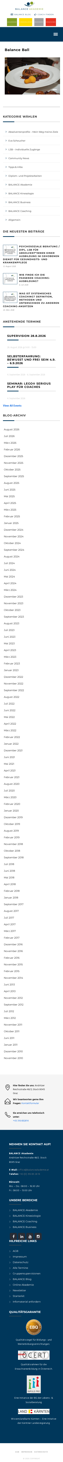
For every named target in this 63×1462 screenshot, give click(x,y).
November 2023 (13, 603)
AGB (15, 1251)
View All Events (12, 406)
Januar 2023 (11, 670)
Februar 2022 (12, 737)
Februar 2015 (11, 971)
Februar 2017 (11, 937)
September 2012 (13, 1004)
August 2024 (11, 556)
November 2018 (13, 844)
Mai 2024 (9, 576)
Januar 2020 (11, 810)
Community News (18, 158)
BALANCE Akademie (20, 184)
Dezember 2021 (13, 750)
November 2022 (13, 683)
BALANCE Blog (22, 14)
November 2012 (13, 997)
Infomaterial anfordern (27, 1301)
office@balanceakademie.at (33, 1170)
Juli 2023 (9, 630)
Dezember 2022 (13, 676)
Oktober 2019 (12, 824)
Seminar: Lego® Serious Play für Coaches (29, 385)
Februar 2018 (12, 890)
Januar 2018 (11, 897)
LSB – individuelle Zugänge (24, 149)
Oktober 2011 (11, 1031)
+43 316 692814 (21, 1121)
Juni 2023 (9, 636)
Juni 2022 (9, 710)
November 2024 (13, 536)
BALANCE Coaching (19, 211)
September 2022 (14, 690)
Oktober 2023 (12, 610)
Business (39, 22)
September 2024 (14, 549)
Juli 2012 (9, 1011)
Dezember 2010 (13, 1051)
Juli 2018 (9, 864)
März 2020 (10, 797)
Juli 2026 (9, 436)
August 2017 (11, 911)
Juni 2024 (10, 569)
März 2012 (10, 1018)
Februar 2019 (12, 837)
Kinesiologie (25, 22)
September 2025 (14, 476)
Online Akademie (23, 1284)
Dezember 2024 (13, 529)
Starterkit (18, 1296)
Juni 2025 (9, 489)
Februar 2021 (11, 777)
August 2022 (11, 697)
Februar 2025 (12, 516)
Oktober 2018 (12, 850)
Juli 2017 (9, 917)
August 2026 (11, 429)
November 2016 (13, 951)
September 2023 (14, 616)
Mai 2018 (9, 877)
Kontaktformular (30, 1103)
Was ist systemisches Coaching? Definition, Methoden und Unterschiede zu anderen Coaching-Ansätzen (31, 300)
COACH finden (46, 14)
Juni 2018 (9, 870)
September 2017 (13, 904)
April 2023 (10, 650)
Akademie (12, 22)
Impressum (20, 1256)
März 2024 (10, 590)
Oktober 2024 (12, 543)
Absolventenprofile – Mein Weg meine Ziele (33, 131)
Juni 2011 (9, 1038)
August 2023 (11, 623)
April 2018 (10, 884)
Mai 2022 (9, 717)
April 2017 (10, 924)
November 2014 (13, 977)
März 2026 (10, 442)
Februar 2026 (12, 449)
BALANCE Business (19, 202)
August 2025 (11, 483)
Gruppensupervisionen (26, 1273)
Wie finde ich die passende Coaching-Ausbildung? (34, 277)
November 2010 (13, 1058)
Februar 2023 (12, 663)
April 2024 (10, 583)
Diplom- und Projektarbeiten (25, 175)
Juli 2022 (9, 703)
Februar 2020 (12, 804)
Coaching (51, 22)
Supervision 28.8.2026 (26, 336)
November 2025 (13, 462)
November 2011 (13, 1024)
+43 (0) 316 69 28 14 (29, 1174)
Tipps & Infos (15, 167)
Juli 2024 (9, 563)
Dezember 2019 (13, 817)
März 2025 (10, 509)
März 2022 (10, 730)
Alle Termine (20, 1267)
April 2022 (10, 723)
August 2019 (11, 830)
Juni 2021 (9, 757)
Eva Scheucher (16, 140)
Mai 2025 (9, 496)
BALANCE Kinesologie (21, 193)
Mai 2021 (9, 763)
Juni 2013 (9, 984)
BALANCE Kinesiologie (27, 1215)
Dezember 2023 (13, 596)
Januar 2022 (11, 743)
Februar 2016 (12, 957)
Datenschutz (20, 1262)
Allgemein (14, 219)
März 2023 (10, 656)
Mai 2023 (9, 643)
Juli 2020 (9, 790)
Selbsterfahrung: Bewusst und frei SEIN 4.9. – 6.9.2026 (31, 360)
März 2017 (10, 931)
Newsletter (19, 1290)
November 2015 (13, 964)
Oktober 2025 (12, 469)
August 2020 (11, 783)
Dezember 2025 (13, 456)
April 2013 (10, 991)
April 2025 (10, 503)
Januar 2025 (11, 523)
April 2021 (10, 770)
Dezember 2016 (13, 944)
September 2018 (14, 857)
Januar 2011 (11, 1044)
